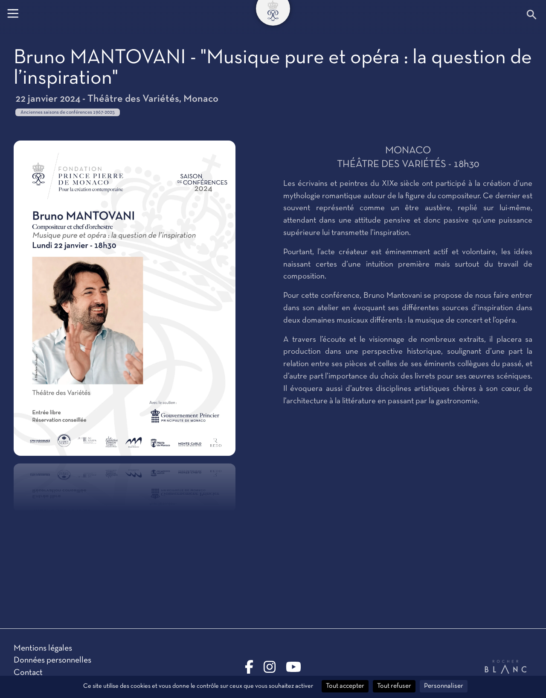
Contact (28, 673)
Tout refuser (394, 686)
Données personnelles (52, 660)
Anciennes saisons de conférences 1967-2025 (67, 112)
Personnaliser (443, 686)
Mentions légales (43, 648)
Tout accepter (345, 686)
